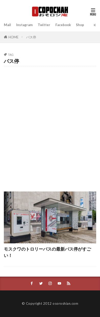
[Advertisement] (50, 126)
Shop (80, 25)
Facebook (63, 25)
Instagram (24, 25)
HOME (13, 37)
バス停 (31, 37)
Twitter (44, 25)
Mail (7, 25)
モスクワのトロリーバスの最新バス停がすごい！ (47, 252)
